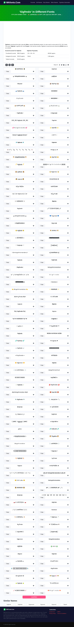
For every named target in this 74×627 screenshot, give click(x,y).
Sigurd (65, 604)
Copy (7, 71)
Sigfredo (9, 604)
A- (6, 64)
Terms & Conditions (61, 613)
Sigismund (31, 604)
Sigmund (54, 604)
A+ (12, 64)
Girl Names (39, 2)
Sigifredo (20, 604)
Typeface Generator (64, 2)
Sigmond (42, 604)
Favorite (33, 2)
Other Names (54, 2)
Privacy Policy (52, 613)
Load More (34, 597)
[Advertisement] (37, 33)
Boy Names (46, 2)
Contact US (52, 611)
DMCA (58, 611)
